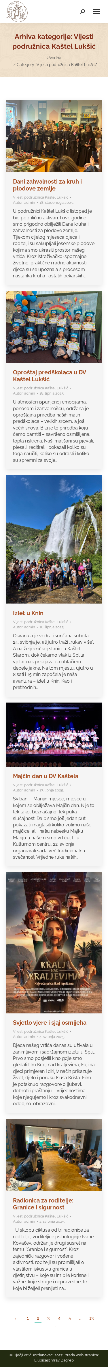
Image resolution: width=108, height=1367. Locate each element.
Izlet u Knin (28, 613)
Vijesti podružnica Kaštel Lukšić (40, 197)
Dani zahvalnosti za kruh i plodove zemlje (47, 185)
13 (91, 1318)
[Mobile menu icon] (96, 11)
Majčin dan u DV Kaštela (45, 776)
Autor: (24, 202)
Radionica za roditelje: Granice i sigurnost (43, 1204)
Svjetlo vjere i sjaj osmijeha (49, 1022)
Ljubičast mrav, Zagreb (54, 1360)
